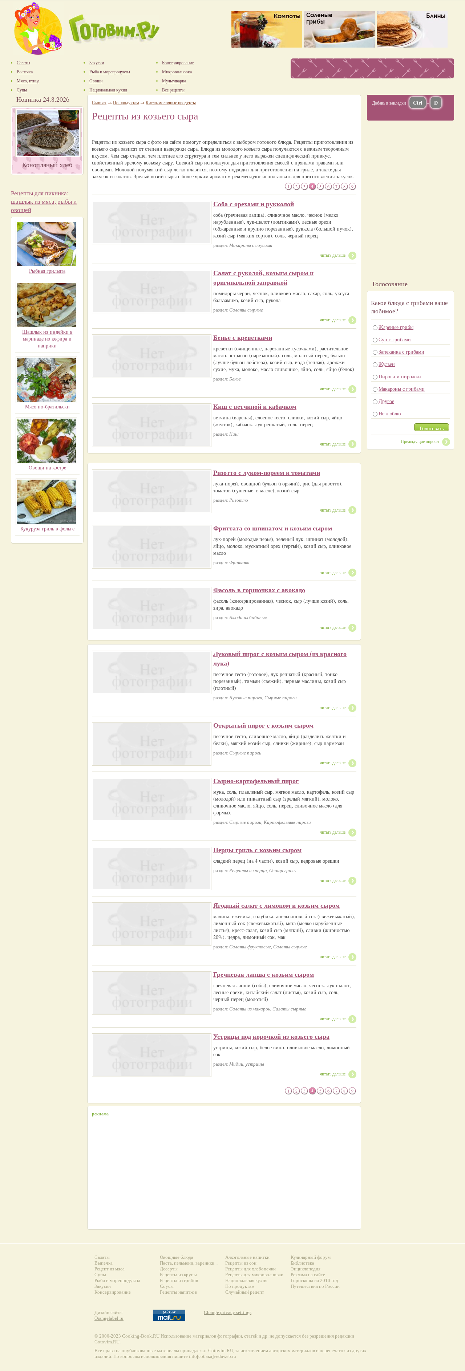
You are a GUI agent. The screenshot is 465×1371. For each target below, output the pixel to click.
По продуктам (126, 102)
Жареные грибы (396, 327)
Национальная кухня (246, 1280)
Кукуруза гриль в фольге (47, 528)
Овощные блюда (176, 1257)
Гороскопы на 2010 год (314, 1280)
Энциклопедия (305, 1269)
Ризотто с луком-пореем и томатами (266, 472)
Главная (99, 102)
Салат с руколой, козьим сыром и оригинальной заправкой (263, 277)
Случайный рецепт (244, 1292)
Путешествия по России (315, 1286)
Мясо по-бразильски (47, 406)
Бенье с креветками (242, 337)
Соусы (167, 1286)
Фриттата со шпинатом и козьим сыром (272, 528)
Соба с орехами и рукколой (253, 203)
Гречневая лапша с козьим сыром (263, 974)
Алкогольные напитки (247, 1257)
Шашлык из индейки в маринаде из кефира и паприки (47, 338)
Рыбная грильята (47, 270)
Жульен (387, 364)
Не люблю (390, 413)
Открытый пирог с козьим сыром (263, 725)
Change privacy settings (227, 1312)
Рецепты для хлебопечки (250, 1269)
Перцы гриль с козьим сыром (257, 849)
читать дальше (332, 255)
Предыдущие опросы (420, 441)
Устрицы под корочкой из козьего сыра (271, 1036)
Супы (100, 1274)
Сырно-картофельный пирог (256, 780)
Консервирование (112, 1292)
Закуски (102, 1286)
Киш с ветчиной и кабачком (254, 406)
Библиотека (302, 1263)
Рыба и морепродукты (117, 1280)
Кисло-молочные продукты (171, 102)
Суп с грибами (395, 339)
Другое (386, 401)
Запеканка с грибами (401, 351)
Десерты (169, 1269)
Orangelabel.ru (109, 1318)
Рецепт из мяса (109, 1269)
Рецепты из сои (240, 1263)
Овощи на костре (47, 467)
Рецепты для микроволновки (254, 1274)
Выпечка (103, 1263)
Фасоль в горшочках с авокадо (259, 589)
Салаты (102, 1257)
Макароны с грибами (402, 388)
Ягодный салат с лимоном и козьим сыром (276, 905)
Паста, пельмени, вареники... (189, 1263)
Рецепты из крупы (178, 1274)
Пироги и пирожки (400, 376)
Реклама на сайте (308, 1274)
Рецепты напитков (178, 1292)
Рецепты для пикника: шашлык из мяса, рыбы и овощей (44, 201)
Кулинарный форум (311, 1257)
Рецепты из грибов (179, 1280)
